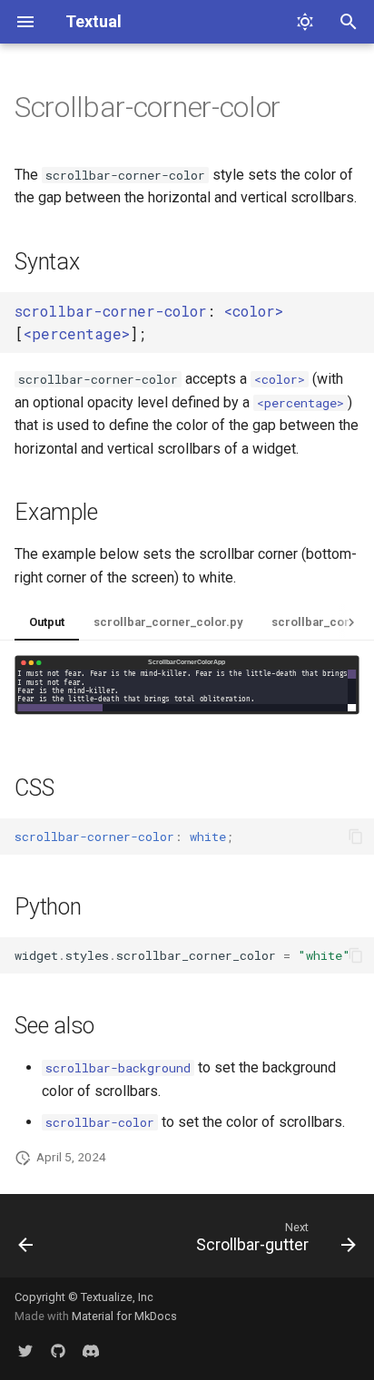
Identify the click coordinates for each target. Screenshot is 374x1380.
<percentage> (77, 333)
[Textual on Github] (58, 1350)
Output (46, 622)
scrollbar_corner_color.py (168, 622)
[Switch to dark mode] (305, 22)
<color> (253, 310)
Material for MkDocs (124, 1316)
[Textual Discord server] (90, 1350)
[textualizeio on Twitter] (25, 1350)
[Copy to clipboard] (356, 836)
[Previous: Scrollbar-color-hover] (26, 1241)
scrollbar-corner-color (111, 310)
